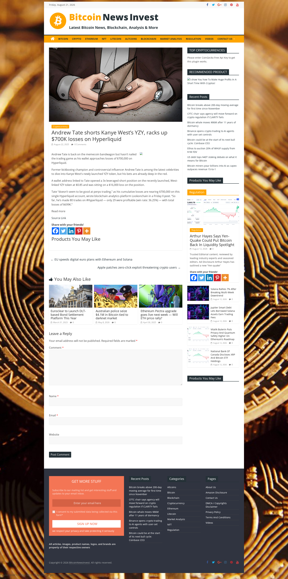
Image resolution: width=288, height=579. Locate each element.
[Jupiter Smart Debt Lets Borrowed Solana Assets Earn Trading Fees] (198, 306)
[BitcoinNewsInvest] (52, 38)
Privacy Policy (213, 512)
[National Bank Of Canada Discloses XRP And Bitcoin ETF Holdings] (198, 349)
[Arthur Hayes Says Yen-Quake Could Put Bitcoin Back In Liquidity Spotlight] (213, 199)
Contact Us (225, 38)
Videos (209, 38)
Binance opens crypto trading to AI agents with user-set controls (145, 524)
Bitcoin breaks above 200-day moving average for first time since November (145, 491)
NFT (104, 38)
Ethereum (91, 38)
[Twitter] (63, 231)
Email (53, 415)
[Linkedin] (71, 231)
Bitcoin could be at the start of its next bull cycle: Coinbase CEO (144, 536)
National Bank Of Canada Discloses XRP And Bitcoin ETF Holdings (223, 356)
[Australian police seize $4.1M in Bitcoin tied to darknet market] (115, 287)
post (167, 196)
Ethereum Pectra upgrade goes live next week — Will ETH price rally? (159, 314)
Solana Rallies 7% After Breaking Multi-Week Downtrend (223, 292)
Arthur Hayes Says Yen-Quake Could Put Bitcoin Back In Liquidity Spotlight (212, 240)
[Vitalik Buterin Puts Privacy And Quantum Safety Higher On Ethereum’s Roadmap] (198, 327)
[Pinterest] (78, 231)
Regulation (193, 38)
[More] (86, 231)
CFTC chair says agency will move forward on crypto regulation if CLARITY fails (144, 503)
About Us (211, 487)
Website (54, 434)
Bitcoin (63, 38)
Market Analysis (171, 38)
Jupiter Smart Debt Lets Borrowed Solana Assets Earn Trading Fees (223, 312)
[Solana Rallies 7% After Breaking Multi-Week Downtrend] (198, 287)
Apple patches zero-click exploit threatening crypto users (139, 267)
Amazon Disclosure (216, 492)
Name (54, 396)
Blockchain (148, 38)
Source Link (59, 218)
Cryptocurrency (60, 126)
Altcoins (131, 38)
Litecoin (115, 38)
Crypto (76, 38)
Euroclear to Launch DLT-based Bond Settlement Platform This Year (68, 314)
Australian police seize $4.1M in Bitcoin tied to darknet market (112, 314)
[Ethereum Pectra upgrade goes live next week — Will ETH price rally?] (160, 287)
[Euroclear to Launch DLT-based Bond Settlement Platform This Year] (70, 287)
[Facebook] (55, 231)
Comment (56, 347)
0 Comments (80, 144)
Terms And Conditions (218, 517)
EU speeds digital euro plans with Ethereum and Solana (91, 259)
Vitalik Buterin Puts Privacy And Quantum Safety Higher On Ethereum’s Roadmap (223, 334)
